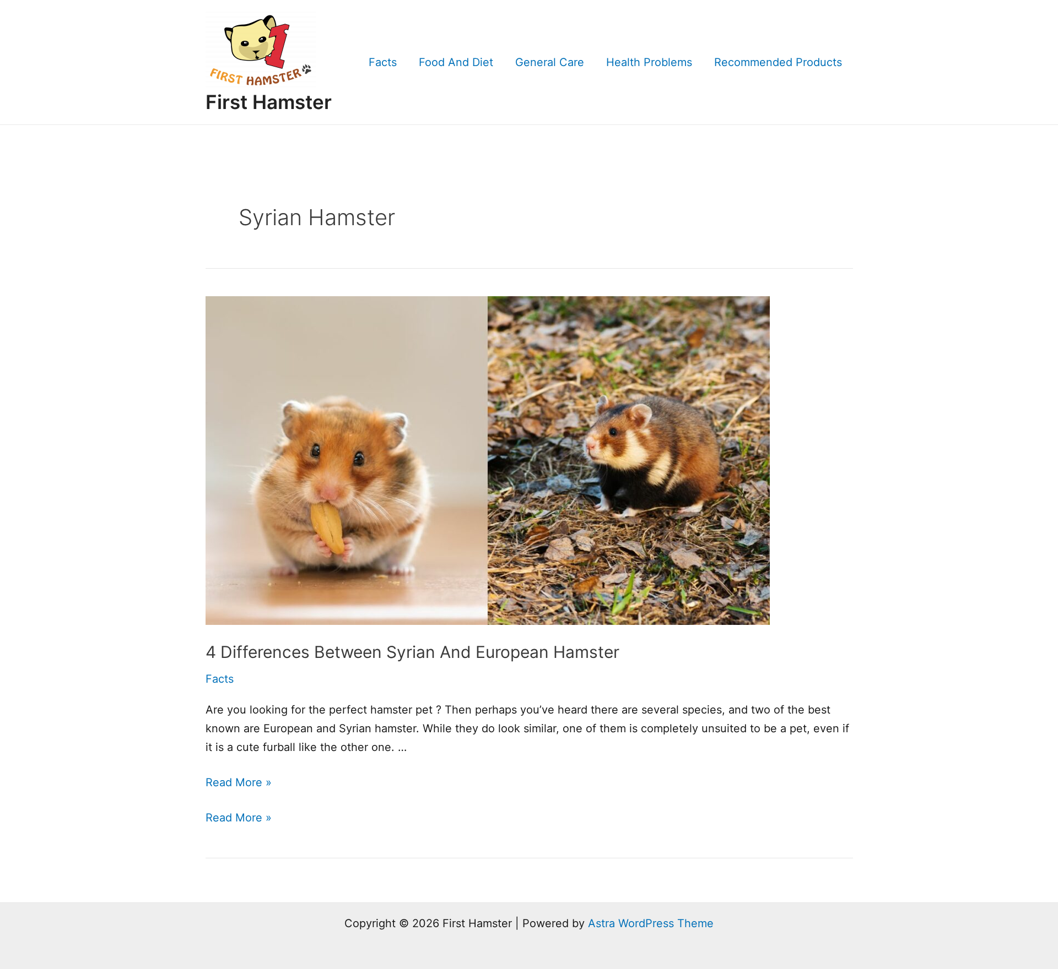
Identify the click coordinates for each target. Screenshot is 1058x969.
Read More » (239, 782)
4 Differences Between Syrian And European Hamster (412, 652)
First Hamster (269, 101)
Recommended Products (778, 62)
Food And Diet (456, 62)
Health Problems (649, 62)
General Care (549, 62)
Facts (383, 62)
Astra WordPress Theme (651, 923)
